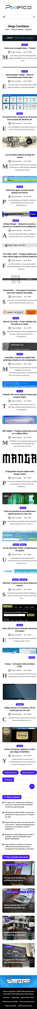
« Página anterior (10, 772)
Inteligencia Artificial (12, 864)
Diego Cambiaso (16, 52)
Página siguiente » (28, 772)
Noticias (19, 113)
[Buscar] (32, 786)
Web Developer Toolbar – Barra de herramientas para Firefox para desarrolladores (20, 77)
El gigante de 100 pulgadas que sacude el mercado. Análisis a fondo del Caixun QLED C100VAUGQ (19, 836)
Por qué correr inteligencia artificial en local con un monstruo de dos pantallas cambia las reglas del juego (19, 804)
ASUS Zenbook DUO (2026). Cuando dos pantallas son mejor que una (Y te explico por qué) (19, 814)
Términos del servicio (27, 1001)
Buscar (9, 780)
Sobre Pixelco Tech (27, 997)
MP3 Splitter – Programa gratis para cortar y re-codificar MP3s (19, 432)
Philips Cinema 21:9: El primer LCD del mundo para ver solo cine (19, 709)
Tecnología (23, 579)
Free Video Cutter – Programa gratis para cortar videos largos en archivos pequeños (20, 255)
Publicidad (15, 997)
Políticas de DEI (10, 1006)
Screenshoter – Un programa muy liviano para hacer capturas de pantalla (19, 291)
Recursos (32, 45)
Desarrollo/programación (12, 45)
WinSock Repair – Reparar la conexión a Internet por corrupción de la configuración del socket (20, 226)
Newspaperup (17, 994)
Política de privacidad (10, 1001)
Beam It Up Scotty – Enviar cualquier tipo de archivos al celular (19, 322)
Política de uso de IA (25, 1006)
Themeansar (28, 994)
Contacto (6, 997)
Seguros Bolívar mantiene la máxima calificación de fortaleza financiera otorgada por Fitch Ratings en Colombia (19, 846)
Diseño (20, 151)
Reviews (22, 892)
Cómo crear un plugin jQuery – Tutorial (19, 48)
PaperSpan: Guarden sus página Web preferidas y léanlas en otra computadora (19, 358)
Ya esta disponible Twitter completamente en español (20, 549)
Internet (24, 45)
